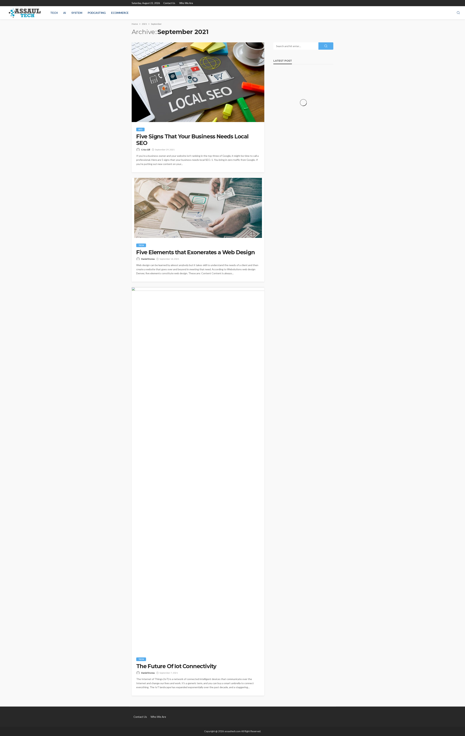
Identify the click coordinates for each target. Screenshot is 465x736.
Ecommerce (120, 12)
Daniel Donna (148, 259)
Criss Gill (145, 149)
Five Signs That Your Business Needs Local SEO (192, 139)
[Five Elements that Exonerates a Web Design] (198, 208)
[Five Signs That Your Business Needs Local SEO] (198, 82)
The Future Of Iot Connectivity (176, 666)
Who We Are (186, 3)
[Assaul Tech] (24, 13)
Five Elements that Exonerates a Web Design (195, 252)
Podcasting (97, 12)
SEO (140, 129)
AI (64, 12)
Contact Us (169, 3)
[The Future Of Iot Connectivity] (198, 469)
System (76, 12)
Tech (54, 12)
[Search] (458, 13)
